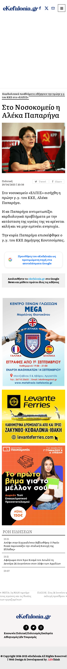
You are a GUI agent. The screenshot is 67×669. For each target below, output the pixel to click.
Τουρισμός (30, 637)
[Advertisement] (33, 52)
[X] (46, 8)
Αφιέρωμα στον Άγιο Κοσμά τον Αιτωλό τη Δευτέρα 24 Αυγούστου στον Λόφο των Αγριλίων (32, 561)
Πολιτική (21, 633)
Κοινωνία (10, 633)
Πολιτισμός (34, 633)
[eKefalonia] (20, 8)
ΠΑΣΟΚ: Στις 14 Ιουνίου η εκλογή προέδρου (52, 594)
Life (20, 637)
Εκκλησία (47, 633)
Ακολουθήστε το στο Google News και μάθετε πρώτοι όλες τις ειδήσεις (33, 280)
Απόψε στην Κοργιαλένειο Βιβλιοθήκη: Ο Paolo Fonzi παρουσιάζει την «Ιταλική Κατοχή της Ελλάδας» (31, 546)
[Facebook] (40, 8)
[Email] (53, 8)
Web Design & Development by (34, 659)
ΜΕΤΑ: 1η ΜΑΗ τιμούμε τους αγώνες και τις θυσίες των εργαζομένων (15, 596)
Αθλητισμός (11, 637)
